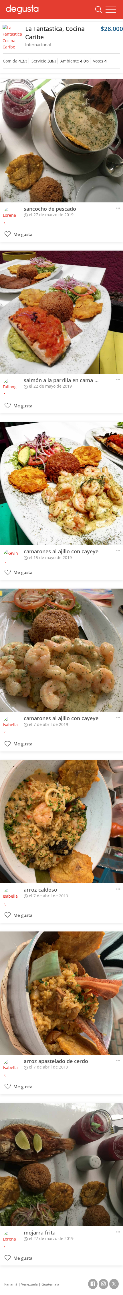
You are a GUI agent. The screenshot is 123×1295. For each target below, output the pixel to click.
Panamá (10, 1284)
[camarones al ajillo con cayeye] (61, 483)
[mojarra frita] (61, 1164)
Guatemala (50, 1284)
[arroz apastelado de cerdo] (61, 993)
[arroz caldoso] (61, 821)
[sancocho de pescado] (61, 140)
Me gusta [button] (22, 234)
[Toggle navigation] (111, 10)
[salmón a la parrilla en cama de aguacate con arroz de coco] (61, 312)
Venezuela (29, 1284)
